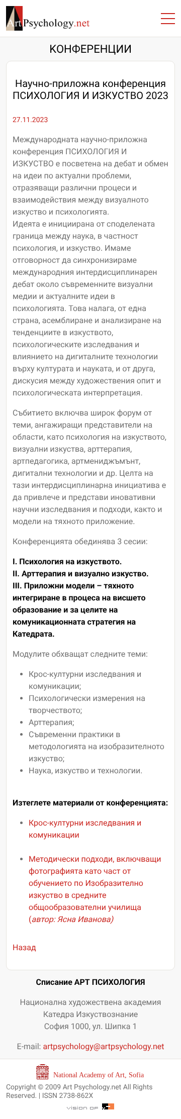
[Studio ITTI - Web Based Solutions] (90, 1106)
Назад (24, 947)
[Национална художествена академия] (90, 1071)
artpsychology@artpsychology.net (103, 1046)
